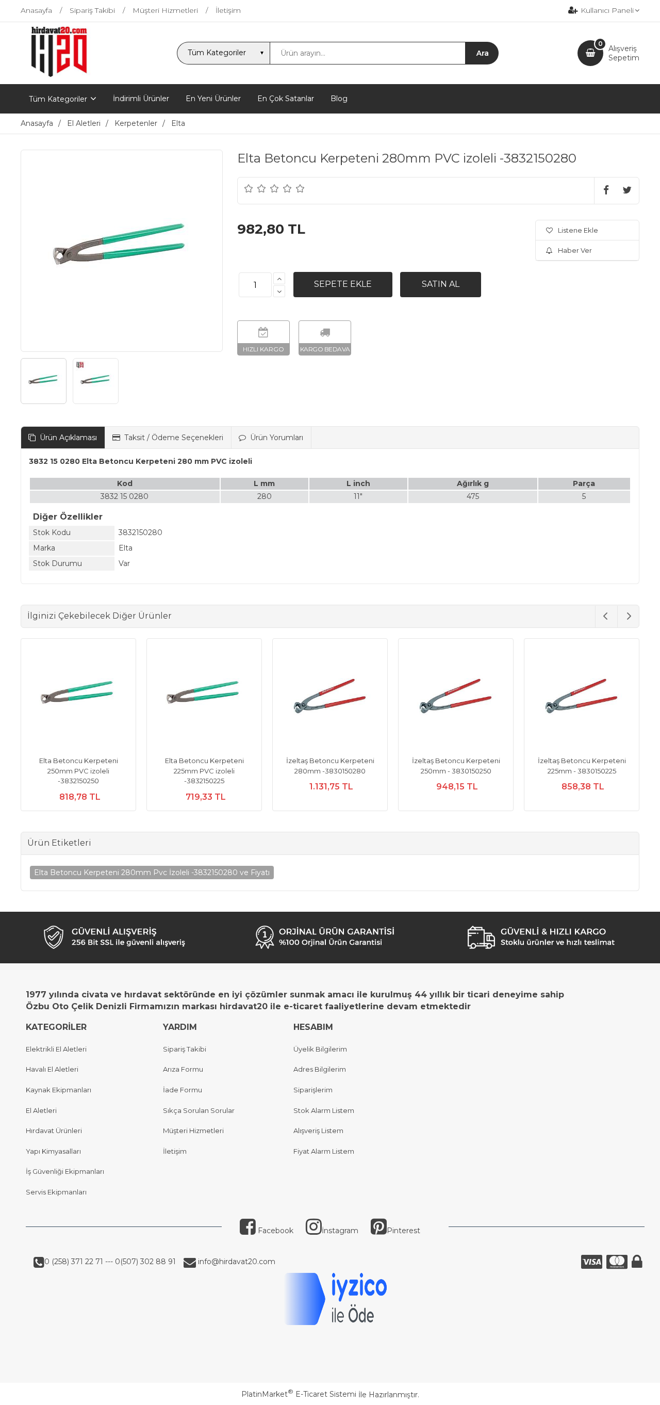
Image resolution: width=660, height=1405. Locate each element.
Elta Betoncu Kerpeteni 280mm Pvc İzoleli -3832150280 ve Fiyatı (152, 872)
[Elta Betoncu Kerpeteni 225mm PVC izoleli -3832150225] (204, 698)
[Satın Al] (440, 284)
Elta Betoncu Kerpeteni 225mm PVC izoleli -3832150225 (204, 770)
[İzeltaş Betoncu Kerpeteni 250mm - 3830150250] (455, 698)
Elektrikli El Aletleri (56, 1049)
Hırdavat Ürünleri (54, 1130)
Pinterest (403, 1230)
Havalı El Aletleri (52, 1069)
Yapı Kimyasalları (53, 1151)
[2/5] (255, 188)
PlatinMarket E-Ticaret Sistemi (298, 1394)
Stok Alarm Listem (323, 1110)
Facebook (274, 1230)
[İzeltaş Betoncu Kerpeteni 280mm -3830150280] (330, 698)
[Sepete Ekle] (342, 284)
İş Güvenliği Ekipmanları (65, 1171)
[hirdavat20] (59, 74)
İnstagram (340, 1230)
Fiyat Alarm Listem (323, 1151)
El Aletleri (41, 1110)
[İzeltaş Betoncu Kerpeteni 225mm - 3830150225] (581, 698)
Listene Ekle (578, 230)
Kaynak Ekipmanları (58, 1090)
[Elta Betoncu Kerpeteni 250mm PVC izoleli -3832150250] (78, 698)
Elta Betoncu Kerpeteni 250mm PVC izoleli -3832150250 (78, 770)
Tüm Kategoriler (58, 99)
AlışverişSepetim (623, 53)
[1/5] (248, 188)
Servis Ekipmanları (56, 1192)
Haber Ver (575, 250)
